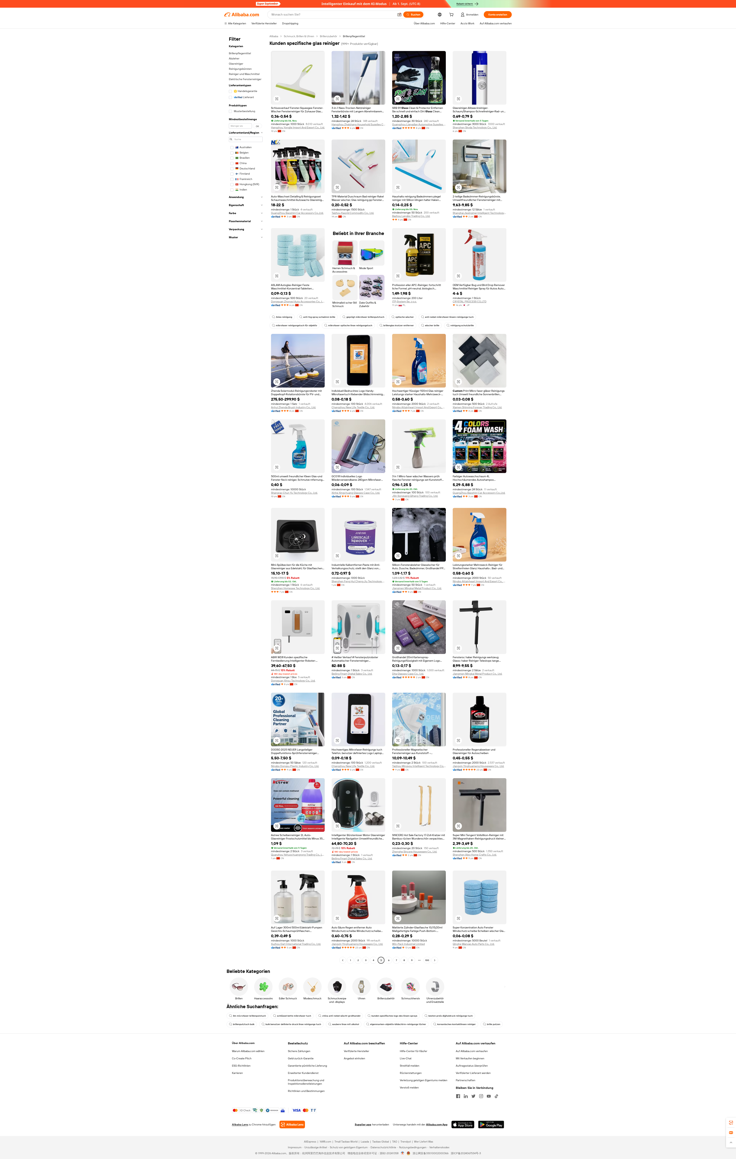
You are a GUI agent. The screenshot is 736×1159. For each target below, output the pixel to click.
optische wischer (404, 317)
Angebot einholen (354, 1058)
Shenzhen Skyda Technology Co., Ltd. (475, 127)
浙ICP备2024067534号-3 (466, 1153)
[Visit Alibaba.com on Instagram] (481, 1096)
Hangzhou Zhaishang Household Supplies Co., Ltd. (358, 124)
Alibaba (273, 36)
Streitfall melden (409, 1065)
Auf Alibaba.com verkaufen (472, 1051)
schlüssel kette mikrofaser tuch (294, 1015)
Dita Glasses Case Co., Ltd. (408, 673)
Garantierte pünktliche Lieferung (307, 1065)
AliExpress (310, 1141)
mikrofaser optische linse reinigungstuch (350, 325)
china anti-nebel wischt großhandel (341, 1015)
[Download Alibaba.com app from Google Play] (491, 1124)
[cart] (452, 15)
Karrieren (237, 1072)
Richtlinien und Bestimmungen (306, 1090)
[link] (731, 1123)
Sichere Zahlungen (299, 1051)
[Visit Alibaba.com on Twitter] (473, 1096)
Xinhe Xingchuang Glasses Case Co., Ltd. (356, 492)
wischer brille (432, 325)
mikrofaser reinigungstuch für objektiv (296, 325)
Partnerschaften (465, 1080)
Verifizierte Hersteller (356, 1051)
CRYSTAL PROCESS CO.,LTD (469, 301)
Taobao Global (380, 1141)
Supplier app (363, 1124)
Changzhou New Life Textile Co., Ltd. (353, 407)
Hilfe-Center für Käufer (413, 1051)
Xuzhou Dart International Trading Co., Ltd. (296, 943)
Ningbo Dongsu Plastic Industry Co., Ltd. (295, 766)
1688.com (325, 1141)
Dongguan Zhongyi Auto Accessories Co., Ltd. (298, 301)
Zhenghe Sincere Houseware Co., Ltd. (414, 851)
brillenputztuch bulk (243, 1024)
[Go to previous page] (342, 960)
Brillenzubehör (328, 36)
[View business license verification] (402, 1153)
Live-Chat (406, 1058)
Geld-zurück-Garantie (301, 1058)
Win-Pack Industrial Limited (408, 943)
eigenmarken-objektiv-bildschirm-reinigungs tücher (398, 1024)
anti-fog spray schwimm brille (319, 317)
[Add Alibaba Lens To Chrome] (292, 1124)
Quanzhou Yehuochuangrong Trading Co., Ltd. (298, 854)
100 (427, 960)
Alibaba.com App (437, 1124)
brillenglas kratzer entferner (398, 325)
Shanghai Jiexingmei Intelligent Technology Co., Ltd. (479, 212)
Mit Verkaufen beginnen (470, 1058)
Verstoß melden (409, 1087)
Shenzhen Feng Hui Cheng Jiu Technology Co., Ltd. (358, 581)
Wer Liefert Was (423, 1141)
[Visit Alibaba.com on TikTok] (496, 1096)
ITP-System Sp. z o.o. (404, 301)
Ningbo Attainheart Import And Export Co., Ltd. (419, 407)
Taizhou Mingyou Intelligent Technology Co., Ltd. (419, 766)
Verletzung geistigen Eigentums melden (423, 1080)
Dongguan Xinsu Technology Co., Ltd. (293, 680)
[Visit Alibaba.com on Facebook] (458, 1096)
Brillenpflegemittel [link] (354, 36)
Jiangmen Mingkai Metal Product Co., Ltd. (417, 588)
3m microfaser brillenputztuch (249, 1015)
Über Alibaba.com (243, 1043)
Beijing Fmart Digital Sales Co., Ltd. (352, 673)
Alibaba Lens (240, 1124)
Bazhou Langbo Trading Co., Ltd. (411, 216)
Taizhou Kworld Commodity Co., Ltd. (353, 212)
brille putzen (493, 1024)
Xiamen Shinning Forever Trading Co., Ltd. (477, 407)
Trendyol (405, 1141)
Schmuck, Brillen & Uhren (299, 36)
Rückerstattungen (411, 1072)
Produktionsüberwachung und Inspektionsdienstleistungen (306, 1082)
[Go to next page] (434, 960)
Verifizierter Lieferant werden (473, 1072)
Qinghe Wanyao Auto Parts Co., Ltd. (474, 943)
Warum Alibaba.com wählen (248, 1051)
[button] (399, 14)
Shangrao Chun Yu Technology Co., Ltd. (294, 492)
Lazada (365, 1141)
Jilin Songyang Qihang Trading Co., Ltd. (415, 495)
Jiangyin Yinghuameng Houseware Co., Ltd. (478, 766)
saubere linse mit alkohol (345, 1024)
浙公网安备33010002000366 (431, 1153)
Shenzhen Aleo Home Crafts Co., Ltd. (475, 854)
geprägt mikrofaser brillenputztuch (365, 317)
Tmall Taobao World (345, 1141)
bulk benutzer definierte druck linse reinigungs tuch (293, 1024)
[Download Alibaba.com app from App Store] (462, 1124)
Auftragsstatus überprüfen (472, 1065)
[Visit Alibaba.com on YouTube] (488, 1096)
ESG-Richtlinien (241, 1065)
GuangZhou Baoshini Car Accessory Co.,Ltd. (297, 212)
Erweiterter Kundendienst (303, 1072)
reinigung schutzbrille (462, 325)
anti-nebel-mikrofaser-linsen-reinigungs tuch (449, 317)
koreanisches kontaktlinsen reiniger (456, 1024)
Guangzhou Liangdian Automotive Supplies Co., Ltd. (419, 124)
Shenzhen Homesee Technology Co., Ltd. (295, 588)
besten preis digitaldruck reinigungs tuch (450, 1015)
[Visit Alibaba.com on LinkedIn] (465, 1096)
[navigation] (246, 498)
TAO (394, 1141)
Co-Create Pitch (241, 1058)
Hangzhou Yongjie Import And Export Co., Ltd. (298, 127)
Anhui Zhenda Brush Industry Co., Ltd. (293, 407)
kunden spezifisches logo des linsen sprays (394, 1015)
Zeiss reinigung (284, 317)
